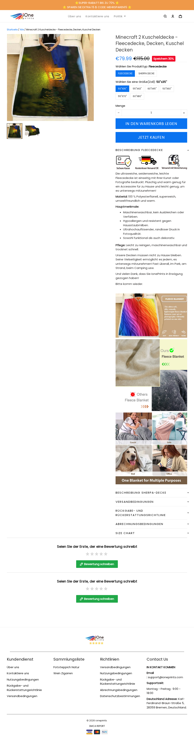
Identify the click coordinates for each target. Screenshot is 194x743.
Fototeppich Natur (66, 667)
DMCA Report (97, 726)
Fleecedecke (158, 66)
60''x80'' (137, 96)
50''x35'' (161, 82)
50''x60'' (167, 88)
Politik (118, 16)
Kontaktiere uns (97, 16)
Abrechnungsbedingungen (118, 690)
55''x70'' (122, 96)
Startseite (12, 29)
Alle (22, 29)
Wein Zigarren (63, 673)
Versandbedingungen (22, 696)
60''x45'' (152, 88)
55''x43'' (137, 88)
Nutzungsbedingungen (23, 679)
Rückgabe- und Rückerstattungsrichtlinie (24, 688)
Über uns (74, 16)
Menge (120, 106)
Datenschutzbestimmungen (120, 696)
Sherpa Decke (146, 73)
